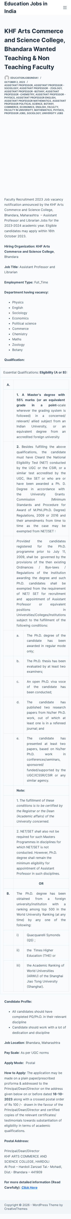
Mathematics (43, 109)
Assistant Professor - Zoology (41, 88)
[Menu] (65, 7)
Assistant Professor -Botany (24, 91)
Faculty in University (18, 109)
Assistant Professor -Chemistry (31, 93)
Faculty (52, 106)
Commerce (11, 106)
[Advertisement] (35, 153)
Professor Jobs (14, 113)
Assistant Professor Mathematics (27, 100)
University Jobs (52, 113)
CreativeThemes (15, 1209)
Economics (27, 106)
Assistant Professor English (35, 97)
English (41, 106)
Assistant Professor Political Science (35, 102)
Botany (48, 103)
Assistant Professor (18, 85)
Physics (58, 109)
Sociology (34, 113)
